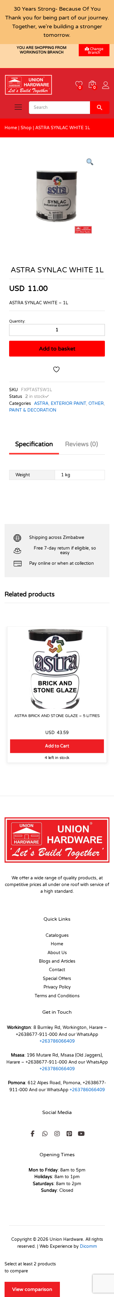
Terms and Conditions (57, 996)
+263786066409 (57, 1041)
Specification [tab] (34, 444)
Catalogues (57, 935)
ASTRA (41, 403)
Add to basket (57, 348)
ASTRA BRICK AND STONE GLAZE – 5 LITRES (57, 715)
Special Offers (57, 978)
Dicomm (88, 1246)
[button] (57, 746)
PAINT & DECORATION (32, 410)
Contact (57, 969)
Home (11, 127)
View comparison (32, 1289)
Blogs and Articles (57, 961)
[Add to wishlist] (57, 369)
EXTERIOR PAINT (68, 403)
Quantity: (17, 321)
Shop (26, 127)
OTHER (96, 403)
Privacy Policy (57, 987)
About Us (57, 952)
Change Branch (95, 51)
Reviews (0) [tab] (81, 444)
